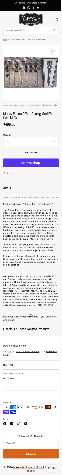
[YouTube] (38, 7)
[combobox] (29, 30)
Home (5, 39)
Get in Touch (8, 385)
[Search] (52, 30)
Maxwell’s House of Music (27, 358)
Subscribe (30, 460)
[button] (4, 19)
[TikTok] (33, 7)
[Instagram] (28, 7)
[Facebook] (23, 7)
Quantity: (7, 135)
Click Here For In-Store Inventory (31, 3)
